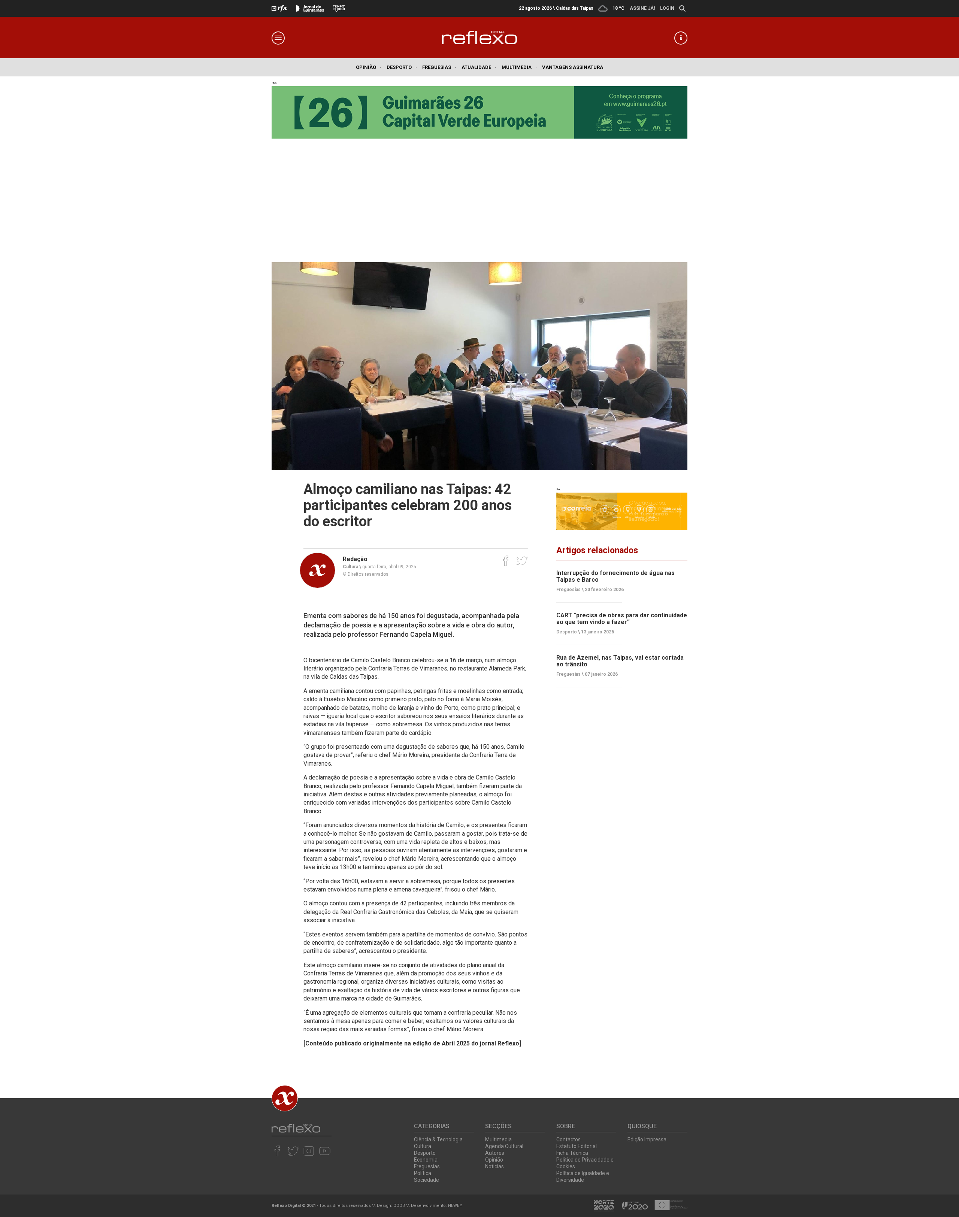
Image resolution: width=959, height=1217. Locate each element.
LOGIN (667, 8)
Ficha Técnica (572, 1153)
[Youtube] (324, 1150)
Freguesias (439, 67)
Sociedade (426, 1180)
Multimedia (519, 67)
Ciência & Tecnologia (438, 1139)
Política (422, 1173)
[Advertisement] (479, 194)
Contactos (568, 1139)
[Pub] (621, 511)
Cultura (422, 1146)
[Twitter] (522, 560)
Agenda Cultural (504, 1146)
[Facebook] (506, 560)
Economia (426, 1160)
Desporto (402, 67)
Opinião (368, 67)
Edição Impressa (646, 1139)
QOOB (399, 1205)
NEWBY (455, 1205)
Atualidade (479, 67)
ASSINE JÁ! (642, 8)
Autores (494, 1153)
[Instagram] (309, 1150)
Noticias (494, 1166)
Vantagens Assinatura (572, 67)
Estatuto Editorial (576, 1146)
